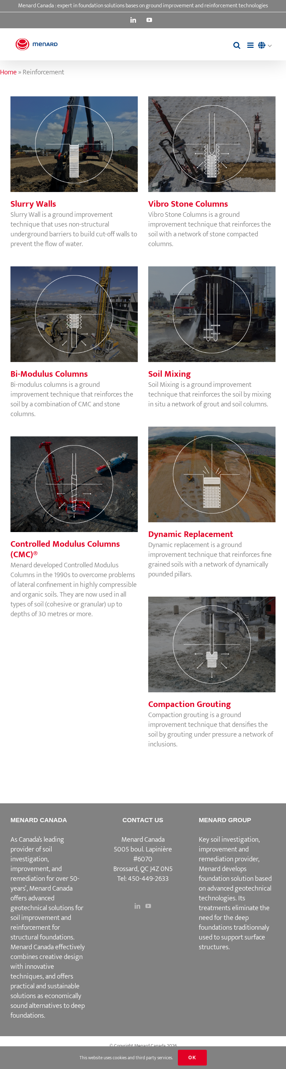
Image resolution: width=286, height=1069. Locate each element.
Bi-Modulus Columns (74, 307)
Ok (192, 1057)
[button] (267, 46)
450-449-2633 (148, 879)
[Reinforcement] (74, 484)
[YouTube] (148, 906)
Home (8, 72)
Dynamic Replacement (212, 467)
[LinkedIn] (137, 906)
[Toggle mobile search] (236, 45)
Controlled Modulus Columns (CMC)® (74, 472)
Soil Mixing (212, 307)
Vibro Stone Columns (212, 137)
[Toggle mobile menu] (251, 45)
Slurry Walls (74, 137)
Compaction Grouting (212, 637)
